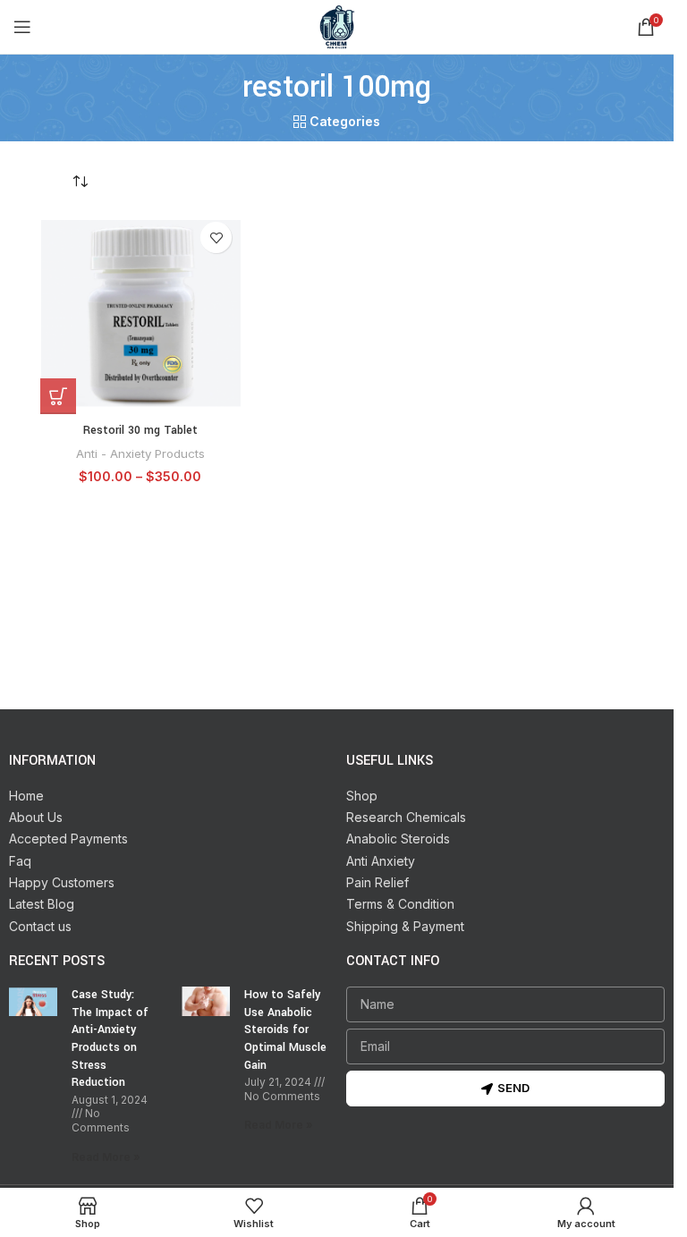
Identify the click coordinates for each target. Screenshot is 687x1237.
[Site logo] (337, 25)
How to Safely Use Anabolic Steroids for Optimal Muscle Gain (285, 1029)
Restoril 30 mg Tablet (140, 430)
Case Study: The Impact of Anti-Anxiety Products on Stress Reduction (110, 1038)
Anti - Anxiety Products (140, 453)
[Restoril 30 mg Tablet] (140, 313)
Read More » (106, 1157)
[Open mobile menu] (22, 27)
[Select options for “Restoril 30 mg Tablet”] (58, 396)
